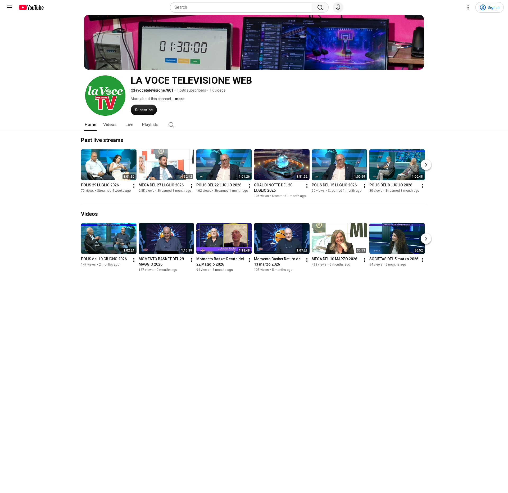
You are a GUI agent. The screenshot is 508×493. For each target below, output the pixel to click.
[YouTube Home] (31, 7)
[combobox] (242, 7)
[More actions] (134, 186)
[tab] (90, 124)
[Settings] (468, 7)
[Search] (320, 7)
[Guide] (9, 7)
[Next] (426, 164)
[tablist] (254, 124)
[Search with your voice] (338, 7)
